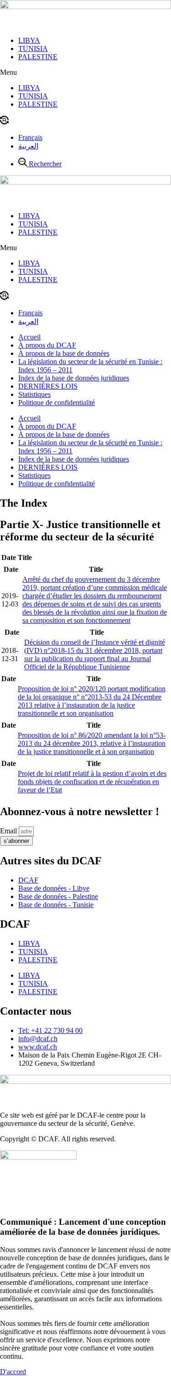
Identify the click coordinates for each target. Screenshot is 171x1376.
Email (9, 831)
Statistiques (34, 394)
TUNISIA (33, 48)
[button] (85, 72)
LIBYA (29, 40)
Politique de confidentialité (56, 402)
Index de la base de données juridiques (73, 378)
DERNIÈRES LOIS (48, 386)
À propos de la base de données (63, 353)
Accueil (29, 337)
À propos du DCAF (47, 345)
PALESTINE (37, 57)
